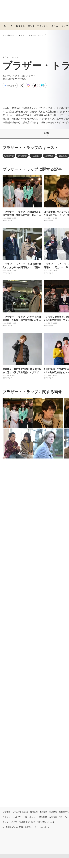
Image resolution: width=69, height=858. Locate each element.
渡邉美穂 (63, 155)
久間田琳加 (9, 155)
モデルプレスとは (20, 811)
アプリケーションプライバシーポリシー (20, 816)
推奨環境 (43, 811)
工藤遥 (36, 155)
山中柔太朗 (22, 155)
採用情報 (53, 811)
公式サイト (11, 85)
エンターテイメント (38, 25)
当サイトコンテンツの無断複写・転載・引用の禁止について (29, 821)
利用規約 (34, 811)
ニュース (8, 25)
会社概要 (6, 811)
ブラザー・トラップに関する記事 (32, 169)
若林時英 (49, 155)
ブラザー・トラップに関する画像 (32, 391)
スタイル (20, 25)
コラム (54, 25)
